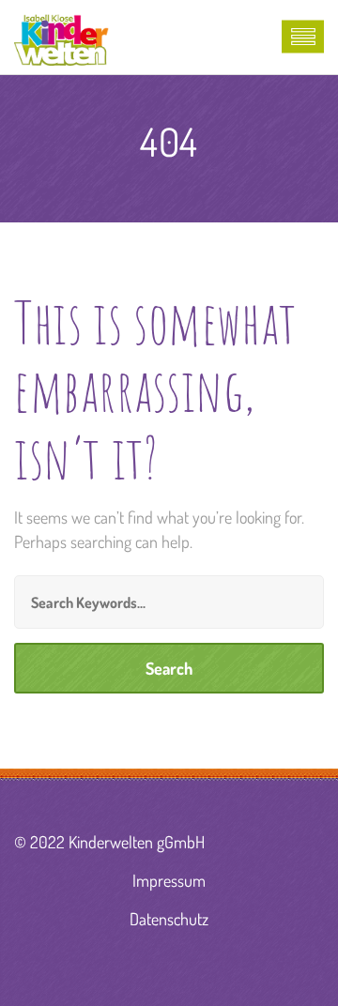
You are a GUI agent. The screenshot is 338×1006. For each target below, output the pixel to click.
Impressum (169, 880)
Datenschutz (169, 918)
